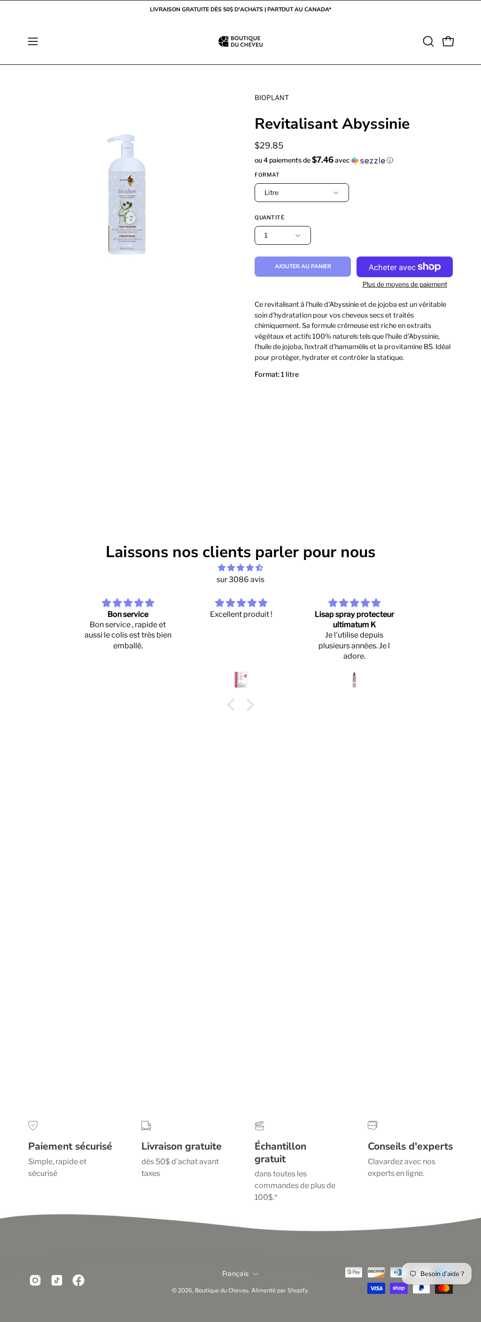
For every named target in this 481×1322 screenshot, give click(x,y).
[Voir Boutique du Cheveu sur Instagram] (35, 1281)
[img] (240, 568)
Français (235, 1273)
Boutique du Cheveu (221, 1290)
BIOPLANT (272, 97)
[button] (427, 41)
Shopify (297, 1290)
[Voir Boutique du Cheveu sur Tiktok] (57, 1281)
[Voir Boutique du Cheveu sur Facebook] (78, 1281)
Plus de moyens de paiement (405, 284)
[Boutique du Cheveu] (240, 41)
